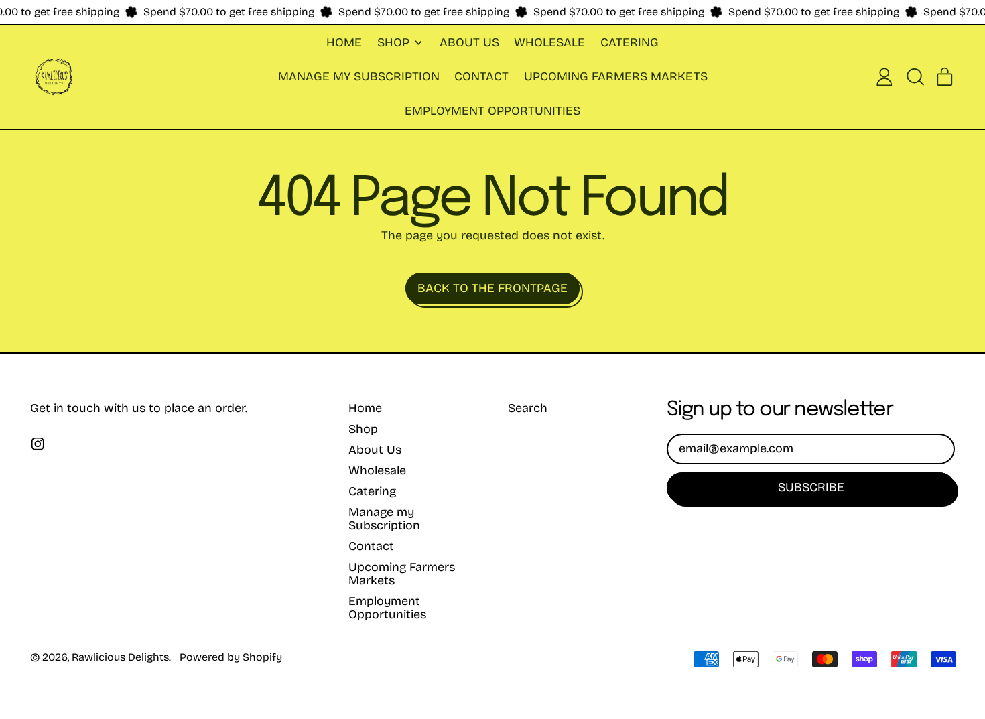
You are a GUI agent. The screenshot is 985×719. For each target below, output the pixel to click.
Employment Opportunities (492, 110)
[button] (914, 77)
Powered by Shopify (231, 657)
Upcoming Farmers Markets (616, 76)
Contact (481, 76)
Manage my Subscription (359, 76)
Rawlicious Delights (120, 657)
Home (344, 42)
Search (527, 408)
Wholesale (549, 42)
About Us (469, 42)
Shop (363, 428)
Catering (629, 42)
